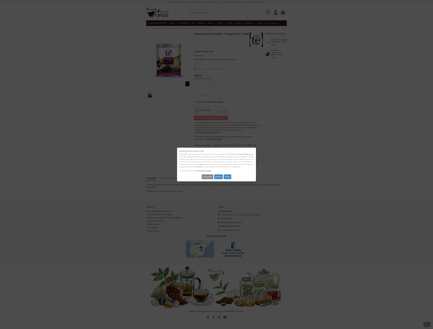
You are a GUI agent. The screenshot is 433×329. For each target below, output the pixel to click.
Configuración (207, 177)
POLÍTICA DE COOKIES (204, 171)
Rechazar (218, 177)
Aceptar (227, 177)
